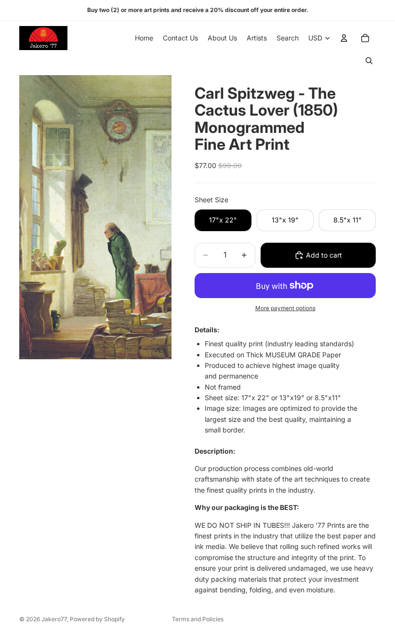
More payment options (285, 308)
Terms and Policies (198, 619)
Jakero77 (54, 619)
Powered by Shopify (97, 619)
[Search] (369, 60)
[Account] (344, 38)
